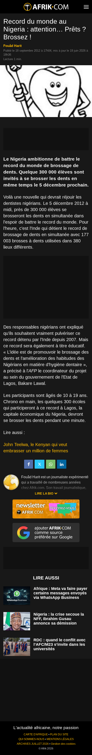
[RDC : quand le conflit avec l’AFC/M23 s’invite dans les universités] (16, 647)
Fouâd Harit (12, 46)
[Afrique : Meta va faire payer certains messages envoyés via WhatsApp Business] (16, 595)
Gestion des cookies (63, 743)
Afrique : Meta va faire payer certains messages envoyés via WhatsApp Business (60, 593)
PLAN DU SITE (59, 734)
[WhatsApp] (50, 464)
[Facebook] (28, 464)
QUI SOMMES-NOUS (31, 739)
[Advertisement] (46, 139)
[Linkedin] (61, 464)
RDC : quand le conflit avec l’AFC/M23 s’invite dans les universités (59, 644)
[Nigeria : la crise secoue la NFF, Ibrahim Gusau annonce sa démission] (16, 621)
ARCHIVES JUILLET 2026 (33, 743)
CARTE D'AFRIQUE (36, 734)
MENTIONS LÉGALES (60, 739)
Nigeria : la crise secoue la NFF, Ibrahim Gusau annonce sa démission (58, 618)
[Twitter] (39, 464)
